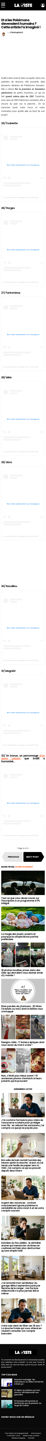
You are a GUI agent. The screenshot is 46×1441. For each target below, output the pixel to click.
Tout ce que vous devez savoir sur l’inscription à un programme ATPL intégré (20, 900)
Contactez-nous (13, 1436)
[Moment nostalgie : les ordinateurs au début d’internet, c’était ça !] (6, 1382)
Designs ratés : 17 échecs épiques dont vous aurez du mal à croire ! (22, 1043)
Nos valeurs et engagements (16, 1433)
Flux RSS (31, 1438)
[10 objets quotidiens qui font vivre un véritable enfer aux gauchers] (6, 1393)
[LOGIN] (43, 5)
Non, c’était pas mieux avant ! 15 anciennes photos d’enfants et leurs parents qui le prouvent (21, 1078)
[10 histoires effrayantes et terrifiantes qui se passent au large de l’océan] (6, 1404)
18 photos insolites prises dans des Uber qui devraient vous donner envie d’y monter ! (22, 973)
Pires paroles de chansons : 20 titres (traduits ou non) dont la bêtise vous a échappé (22, 1009)
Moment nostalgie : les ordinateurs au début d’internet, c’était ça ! (29, 1381)
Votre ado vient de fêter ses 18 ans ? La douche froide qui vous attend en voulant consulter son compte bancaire (21, 1329)
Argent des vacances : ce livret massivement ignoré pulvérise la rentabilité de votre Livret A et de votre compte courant (22, 1206)
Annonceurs (36, 1433)
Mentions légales (18, 1438)
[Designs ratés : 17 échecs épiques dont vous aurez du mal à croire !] (23, 1027)
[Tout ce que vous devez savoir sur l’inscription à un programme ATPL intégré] (23, 883)
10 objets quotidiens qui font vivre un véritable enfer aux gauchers (27, 1392)
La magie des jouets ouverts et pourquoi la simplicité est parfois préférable (19, 936)
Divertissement (24, 866)
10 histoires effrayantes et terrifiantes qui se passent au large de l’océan (27, 1403)
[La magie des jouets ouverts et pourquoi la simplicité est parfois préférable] (23, 919)
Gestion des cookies (31, 1436)
